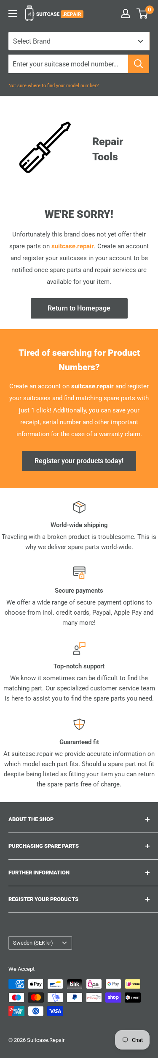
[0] (142, 13)
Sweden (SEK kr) (33, 943)
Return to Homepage (79, 308)
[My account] (125, 13)
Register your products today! (79, 461)
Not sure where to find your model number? (53, 85)
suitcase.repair (72, 246)
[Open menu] (12, 13)
